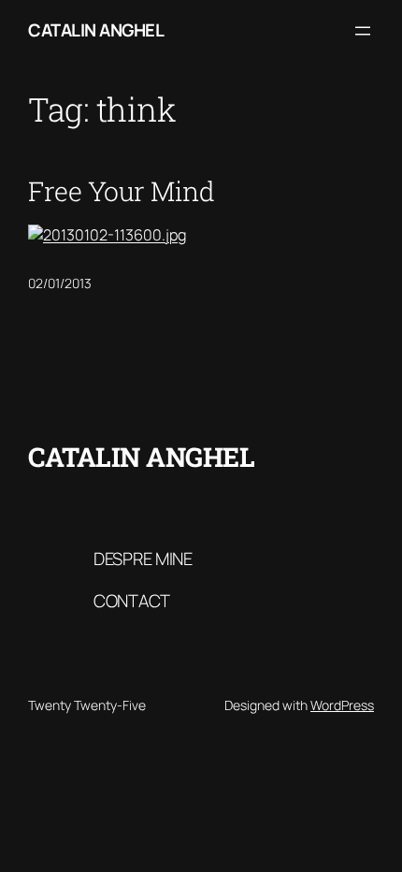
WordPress (342, 705)
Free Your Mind (121, 191)
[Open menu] (363, 31)
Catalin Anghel (96, 30)
